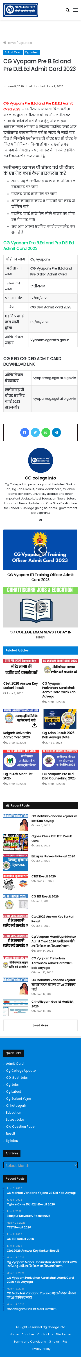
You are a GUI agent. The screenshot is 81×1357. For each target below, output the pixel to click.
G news (54, 1341)
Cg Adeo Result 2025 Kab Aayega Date (58, 735)
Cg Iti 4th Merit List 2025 (18, 776)
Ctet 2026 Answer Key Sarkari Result (20, 685)
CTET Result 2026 (44, 876)
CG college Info (40, 478)
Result (10, 1134)
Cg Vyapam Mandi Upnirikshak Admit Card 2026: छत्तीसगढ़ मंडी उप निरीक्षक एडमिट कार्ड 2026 (54, 941)
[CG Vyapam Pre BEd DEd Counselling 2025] (60, 760)
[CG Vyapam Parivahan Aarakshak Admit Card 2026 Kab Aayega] (60, 669)
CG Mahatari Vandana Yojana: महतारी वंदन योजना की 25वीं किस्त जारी (54, 985)
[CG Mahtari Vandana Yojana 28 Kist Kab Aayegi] (15, 822)
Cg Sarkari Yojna (18, 1099)
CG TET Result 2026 (45, 896)
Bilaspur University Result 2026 (53, 856)
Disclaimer (64, 1334)
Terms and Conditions (30, 1341)
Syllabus (12, 1141)
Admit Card (13, 52)
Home (11, 43)
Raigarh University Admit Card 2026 (17, 735)
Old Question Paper (21, 1127)
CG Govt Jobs (17, 1078)
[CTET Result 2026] (15, 882)
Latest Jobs (15, 1120)
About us (28, 1334)
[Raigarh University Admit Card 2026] (21, 719)
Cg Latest (25, 43)
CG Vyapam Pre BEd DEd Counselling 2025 (59, 776)
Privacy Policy (40, 1349)
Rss (65, 1341)
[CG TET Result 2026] (15, 902)
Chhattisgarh (16, 1106)
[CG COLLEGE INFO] (20, 10)
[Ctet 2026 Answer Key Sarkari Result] (21, 669)
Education (13, 1113)
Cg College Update (21, 1071)
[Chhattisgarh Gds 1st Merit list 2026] (15, 1007)
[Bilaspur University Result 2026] (15, 862)
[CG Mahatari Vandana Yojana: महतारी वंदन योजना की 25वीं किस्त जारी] (15, 986)
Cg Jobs (12, 1085)
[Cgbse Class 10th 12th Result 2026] (15, 842)
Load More (40, 1025)
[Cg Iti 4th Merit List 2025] (21, 760)
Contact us (45, 1334)
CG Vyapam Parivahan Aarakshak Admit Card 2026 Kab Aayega (59, 690)
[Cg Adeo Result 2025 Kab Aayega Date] (60, 719)
